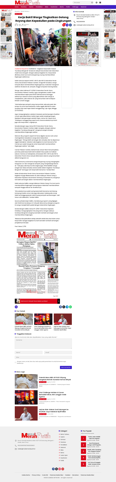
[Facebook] (60, 306)
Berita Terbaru (18, 14)
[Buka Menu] (100, 3)
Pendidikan (64, 445)
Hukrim (63, 437)
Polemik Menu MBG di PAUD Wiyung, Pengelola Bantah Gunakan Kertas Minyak (23, 328)
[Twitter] (63, 306)
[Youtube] (62, 469)
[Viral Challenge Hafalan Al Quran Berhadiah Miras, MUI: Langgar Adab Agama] (43, 319)
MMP (20, 24)
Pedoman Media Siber (56, 475)
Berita (62, 453)
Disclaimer (75, 475)
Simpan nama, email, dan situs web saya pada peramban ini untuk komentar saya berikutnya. (41, 362)
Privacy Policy (36, 475)
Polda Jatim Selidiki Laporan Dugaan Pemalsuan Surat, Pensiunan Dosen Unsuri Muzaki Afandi (94, 437)
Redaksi (67, 475)
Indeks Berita (26, 475)
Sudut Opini (64, 455)
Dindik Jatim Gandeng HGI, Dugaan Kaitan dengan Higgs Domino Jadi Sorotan (94, 450)
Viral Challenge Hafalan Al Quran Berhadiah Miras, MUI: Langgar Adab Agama (43, 328)
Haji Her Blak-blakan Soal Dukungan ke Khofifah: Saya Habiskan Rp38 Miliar (62, 328)
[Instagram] (59, 469)
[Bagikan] (70, 25)
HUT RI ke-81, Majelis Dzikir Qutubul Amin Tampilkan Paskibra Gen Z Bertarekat (94, 463)
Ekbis (62, 450)
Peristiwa (63, 442)
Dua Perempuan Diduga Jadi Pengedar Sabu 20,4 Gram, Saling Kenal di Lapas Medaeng (94, 444)
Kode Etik (45, 475)
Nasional (63, 447)
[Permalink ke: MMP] (17, 25)
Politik (62, 460)
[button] (92, 2)
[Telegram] (67, 306)
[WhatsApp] (70, 306)
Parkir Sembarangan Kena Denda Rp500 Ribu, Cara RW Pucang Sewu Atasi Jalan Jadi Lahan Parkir (94, 457)
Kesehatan (64, 458)
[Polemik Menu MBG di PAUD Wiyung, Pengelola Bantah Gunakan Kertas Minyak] (24, 319)
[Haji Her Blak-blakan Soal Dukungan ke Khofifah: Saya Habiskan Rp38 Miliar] (63, 319)
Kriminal (63, 439)
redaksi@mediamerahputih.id (85, 25)
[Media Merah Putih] (27, 2)
